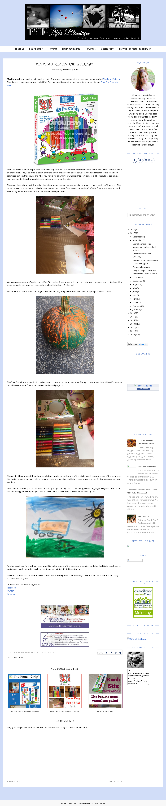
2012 (132, 327)
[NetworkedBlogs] (143, 385)
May (134, 295)
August (136, 284)
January (136, 309)
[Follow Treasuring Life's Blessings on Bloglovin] (137, 345)
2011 (132, 331)
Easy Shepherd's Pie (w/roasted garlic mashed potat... (144, 247)
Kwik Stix (18, 658)
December (137, 236)
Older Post (115, 781)
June (135, 291)
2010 (132, 334)
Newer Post (15, 781)
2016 (132, 313)
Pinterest (11, 594)
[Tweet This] (107, 653)
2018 (132, 229)
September (138, 281)
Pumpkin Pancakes (141, 267)
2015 (132, 316)
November (137, 240)
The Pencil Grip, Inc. (112, 79)
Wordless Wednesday (147, 467)
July (134, 288)
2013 (132, 324)
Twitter (10, 590)
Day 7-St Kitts (143, 516)
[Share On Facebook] (111, 653)
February (137, 306)
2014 (132, 320)
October (136, 277)
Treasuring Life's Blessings (76, 803)
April (135, 299)
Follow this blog (143, 388)
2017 (132, 233)
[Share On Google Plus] (116, 653)
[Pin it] (120, 653)
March (135, 302)
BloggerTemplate (99, 803)
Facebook (11, 587)
